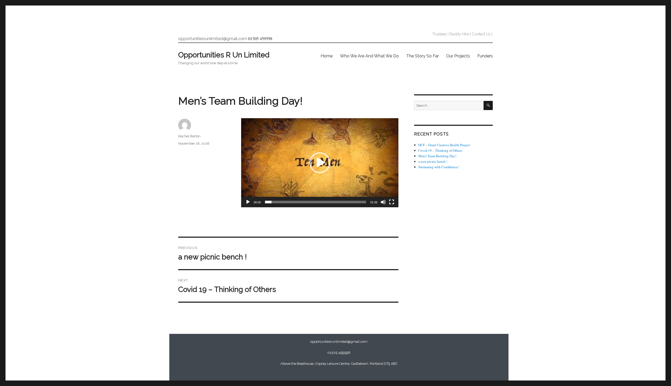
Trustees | (440, 34)
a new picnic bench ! (432, 161)
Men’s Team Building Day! (437, 156)
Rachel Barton (189, 136)
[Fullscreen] (391, 202)
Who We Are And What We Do (369, 55)
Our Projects (458, 55)
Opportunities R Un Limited (223, 55)
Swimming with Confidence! (438, 167)
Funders (485, 55)
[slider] (315, 202)
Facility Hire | (460, 34)
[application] (319, 162)
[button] (319, 162)
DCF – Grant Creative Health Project (444, 145)
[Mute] (383, 202)
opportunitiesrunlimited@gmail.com (212, 38)
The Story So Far (422, 55)
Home (327, 55)
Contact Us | (482, 34)
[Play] (248, 202)
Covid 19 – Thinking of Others (440, 150)
